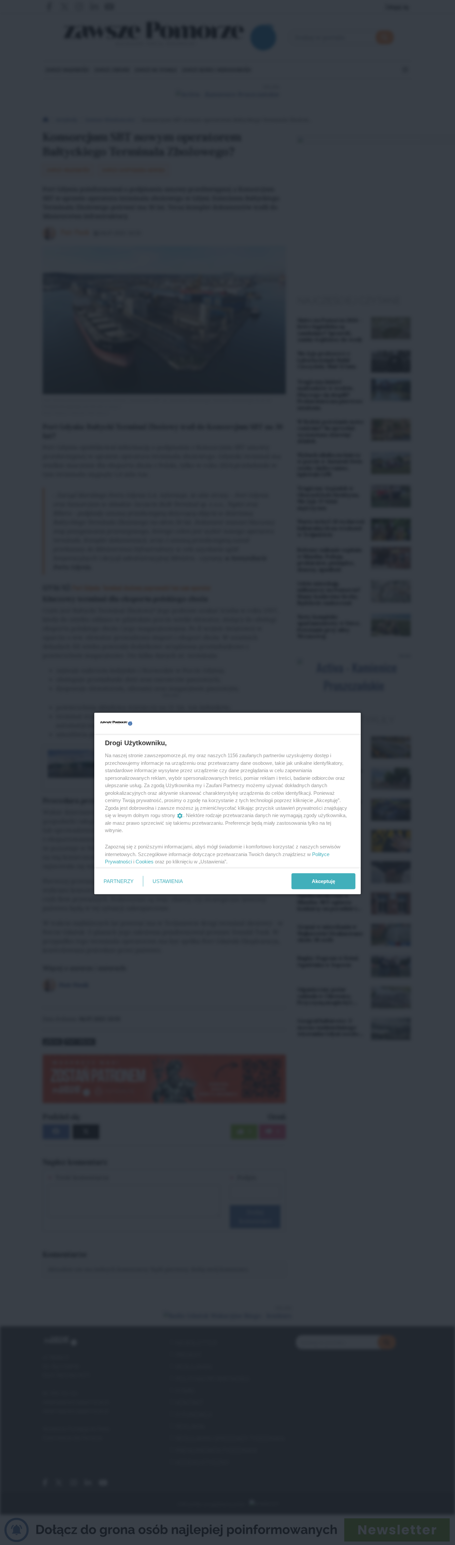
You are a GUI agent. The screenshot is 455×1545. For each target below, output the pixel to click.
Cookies (145, 861)
